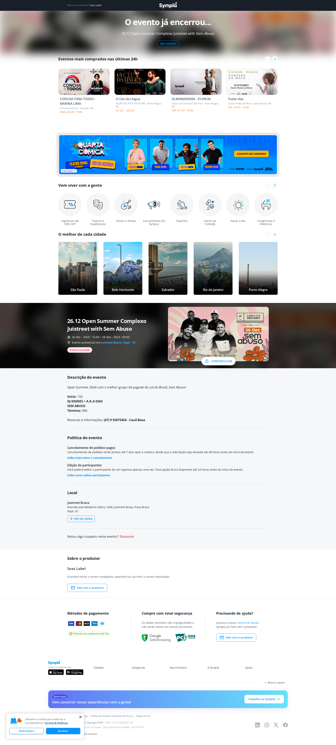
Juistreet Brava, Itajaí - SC (118, 342)
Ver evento (168, 43)
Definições (26, 731)
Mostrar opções (276, 682)
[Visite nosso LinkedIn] (257, 725)
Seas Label (96, 5)
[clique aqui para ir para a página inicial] (168, 5)
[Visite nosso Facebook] (285, 725)
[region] (45, 726)
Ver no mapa (83, 519)
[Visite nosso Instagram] (266, 725)
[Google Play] (74, 672)
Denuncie (127, 536)
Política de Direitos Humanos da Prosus (112, 716)
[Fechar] (80, 717)
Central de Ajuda (248, 623)
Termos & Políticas (56, 723)
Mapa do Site (143, 716)
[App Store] (56, 672)
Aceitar (63, 731)
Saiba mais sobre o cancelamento (89, 458)
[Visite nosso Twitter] (276, 725)
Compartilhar (221, 361)
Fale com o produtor (90, 588)
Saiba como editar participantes (88, 475)
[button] (16, 721)
